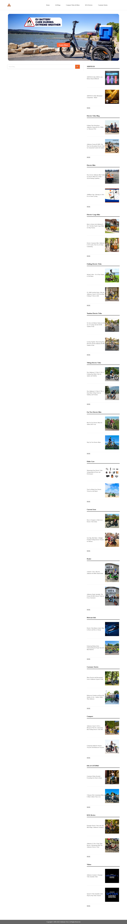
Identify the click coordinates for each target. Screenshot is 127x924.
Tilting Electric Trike (94, 363)
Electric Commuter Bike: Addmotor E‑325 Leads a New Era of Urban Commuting (95, 244)
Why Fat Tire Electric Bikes (94, 442)
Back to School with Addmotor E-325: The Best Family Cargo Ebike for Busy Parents (95, 226)
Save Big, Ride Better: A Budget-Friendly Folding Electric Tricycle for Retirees (95, 539)
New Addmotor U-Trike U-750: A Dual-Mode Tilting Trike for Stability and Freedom (95, 393)
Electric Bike (91, 165)
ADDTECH (91, 66)
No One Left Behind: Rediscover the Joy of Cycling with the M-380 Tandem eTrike (96, 324)
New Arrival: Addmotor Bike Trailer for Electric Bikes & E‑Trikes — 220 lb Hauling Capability (96, 176)
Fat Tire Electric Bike (94, 412)
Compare (90, 716)
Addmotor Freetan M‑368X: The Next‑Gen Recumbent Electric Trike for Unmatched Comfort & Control (96, 146)
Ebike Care (90, 461)
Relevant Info (91, 617)
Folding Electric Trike (94, 264)
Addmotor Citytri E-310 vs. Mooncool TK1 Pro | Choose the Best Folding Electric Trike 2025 (95, 727)
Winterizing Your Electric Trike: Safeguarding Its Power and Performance (95, 472)
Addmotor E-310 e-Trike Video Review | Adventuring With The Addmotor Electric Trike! (94, 845)
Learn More (63, 45)
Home (48, 5)
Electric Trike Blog (93, 116)
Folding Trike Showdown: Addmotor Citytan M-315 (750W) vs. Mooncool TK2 (95, 127)
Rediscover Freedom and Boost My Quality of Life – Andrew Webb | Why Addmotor (95, 697)
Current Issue (91, 509)
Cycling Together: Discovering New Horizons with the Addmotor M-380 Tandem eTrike (95, 343)
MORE (88, 108)
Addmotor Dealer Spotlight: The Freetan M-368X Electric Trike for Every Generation (95, 596)
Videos (89, 864)
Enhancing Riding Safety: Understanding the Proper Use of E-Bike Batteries (95, 647)
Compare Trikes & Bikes (73, 5)
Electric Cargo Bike (93, 214)
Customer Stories (102, 5)
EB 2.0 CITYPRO (93, 766)
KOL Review (89, 5)
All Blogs (57, 5)
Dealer (89, 559)
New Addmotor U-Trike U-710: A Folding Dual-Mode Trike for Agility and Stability (95, 374)
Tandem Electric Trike (94, 313)
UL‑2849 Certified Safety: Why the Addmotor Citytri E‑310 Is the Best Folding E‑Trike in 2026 (95, 294)
